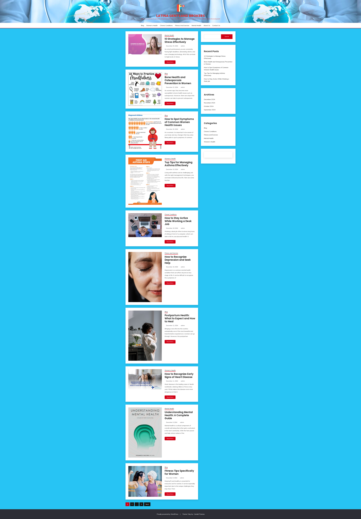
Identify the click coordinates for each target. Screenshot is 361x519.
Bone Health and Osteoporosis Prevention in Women (178, 80)
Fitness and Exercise (182, 25)
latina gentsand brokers (180, 15)
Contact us (216, 25)
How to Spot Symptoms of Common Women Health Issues (179, 122)
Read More (170, 62)
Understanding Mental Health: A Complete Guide (179, 415)
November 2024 (209, 103)
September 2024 (209, 110)
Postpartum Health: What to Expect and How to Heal (180, 318)
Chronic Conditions (166, 25)
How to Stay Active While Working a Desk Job (178, 221)
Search (227, 36)
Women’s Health (152, 25)
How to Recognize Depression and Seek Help (178, 260)
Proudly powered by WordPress (168, 514)
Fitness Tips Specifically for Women (179, 472)
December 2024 (209, 99)
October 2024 (208, 106)
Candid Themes (199, 514)
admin (183, 46)
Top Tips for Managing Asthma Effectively (178, 164)
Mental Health (196, 25)
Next (147, 504)
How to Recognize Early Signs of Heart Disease (179, 375)
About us (207, 25)
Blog (142, 25)
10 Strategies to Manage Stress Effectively (180, 40)
